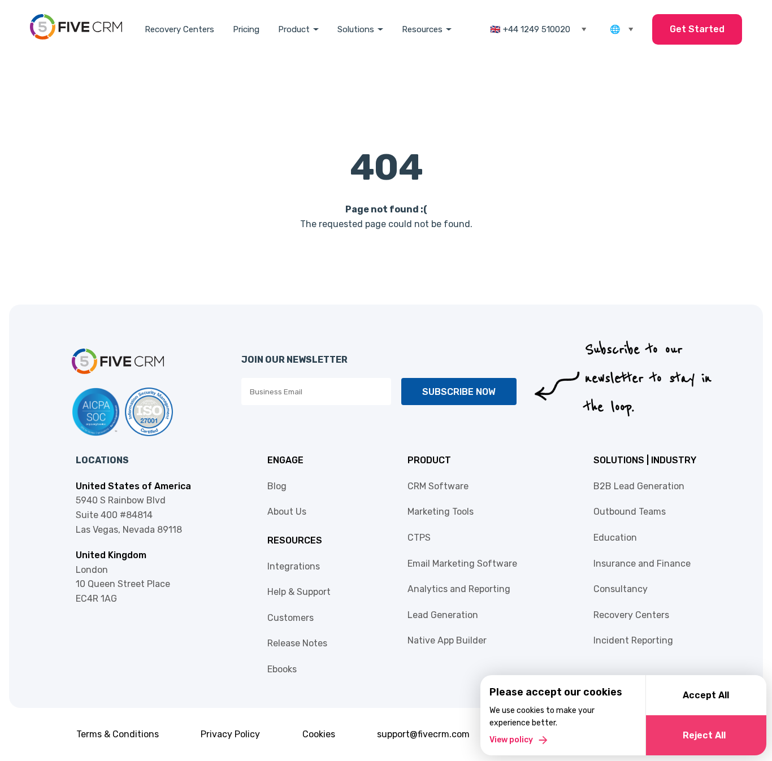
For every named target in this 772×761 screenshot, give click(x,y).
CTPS (419, 537)
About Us (286, 511)
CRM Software (438, 486)
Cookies (318, 734)
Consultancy (620, 589)
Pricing (246, 29)
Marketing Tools (440, 511)
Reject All (704, 735)
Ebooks (282, 669)
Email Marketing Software (462, 563)
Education (615, 537)
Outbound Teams (629, 511)
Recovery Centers (179, 29)
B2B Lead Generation (638, 486)
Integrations (293, 566)
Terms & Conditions (117, 734)
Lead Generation (442, 615)
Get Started (697, 29)
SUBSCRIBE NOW (459, 391)
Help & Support (299, 591)
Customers (290, 617)
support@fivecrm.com (423, 734)
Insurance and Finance (642, 563)
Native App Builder (447, 640)
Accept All (706, 695)
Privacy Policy (230, 734)
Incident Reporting (633, 640)
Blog (277, 486)
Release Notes (297, 643)
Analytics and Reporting (458, 589)
